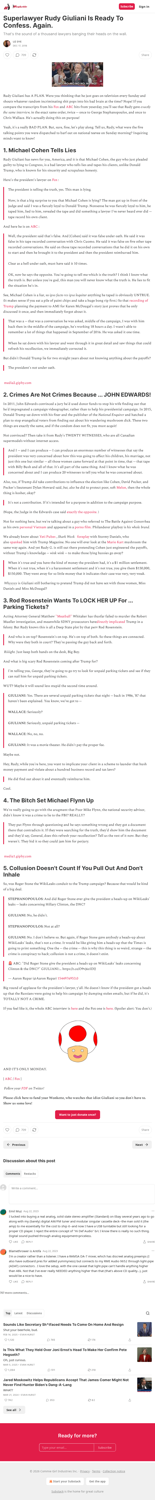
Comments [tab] (13, 1174)
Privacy (85, 1471)
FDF (24, 1088)
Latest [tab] (18, 1313)
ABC (69, 107)
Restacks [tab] (30, 1174)
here (74, 1008)
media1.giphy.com (17, 856)
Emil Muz (15, 1211)
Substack (57, 1491)
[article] (77, 1332)
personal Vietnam (33, 527)
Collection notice (114, 1471)
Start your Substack (67, 1481)
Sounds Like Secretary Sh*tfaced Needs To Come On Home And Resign (63, 1325)
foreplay (83, 536)
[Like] (7, 55)
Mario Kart (115, 542)
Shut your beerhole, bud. (20, 1330)
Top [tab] (8, 1313)
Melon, (121, 487)
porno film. (83, 527)
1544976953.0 (68, 978)
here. (110, 1008)
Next (139, 1145)
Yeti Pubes (47, 536)
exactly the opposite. (82, 512)
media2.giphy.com (17, 383)
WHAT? (8, 1390)
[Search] (148, 1313)
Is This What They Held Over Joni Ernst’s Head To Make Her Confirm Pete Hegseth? (65, 1352)
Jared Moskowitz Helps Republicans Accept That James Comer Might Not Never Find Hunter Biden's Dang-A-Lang (66, 1382)
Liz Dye (17, 41)
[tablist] (20, 1174)
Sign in (144, 6)
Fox (56, 107)
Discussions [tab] (34, 1313)
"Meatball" (64, 616)
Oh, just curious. (14, 1360)
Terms (96, 1471)
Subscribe (126, 6)
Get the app (97, 1481)
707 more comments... (14, 1293)
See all (11, 1410)
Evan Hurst (27, 1334)
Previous (18, 1145)
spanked (16, 542)
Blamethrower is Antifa (25, 1251)
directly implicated (111, 621)
